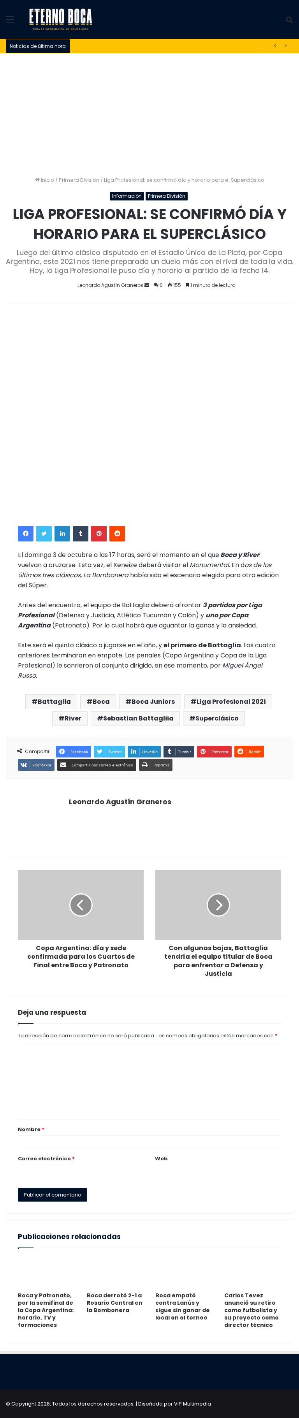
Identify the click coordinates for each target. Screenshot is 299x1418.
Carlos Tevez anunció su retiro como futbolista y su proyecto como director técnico (251, 1310)
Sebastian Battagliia (138, 718)
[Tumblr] (80, 533)
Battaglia (54, 701)
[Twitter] (44, 533)
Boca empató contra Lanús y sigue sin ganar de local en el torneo (182, 1306)
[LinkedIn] (62, 533)
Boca (101, 701)
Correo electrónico (46, 1158)
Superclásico (217, 718)
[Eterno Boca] (61, 19)
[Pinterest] (99, 533)
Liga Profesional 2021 (231, 701)
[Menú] (10, 22)
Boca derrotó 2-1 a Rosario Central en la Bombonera (114, 1302)
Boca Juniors (153, 701)
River (73, 718)
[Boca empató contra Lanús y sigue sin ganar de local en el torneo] (184, 1272)
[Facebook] (25, 533)
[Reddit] (117, 533)
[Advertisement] (149, 111)
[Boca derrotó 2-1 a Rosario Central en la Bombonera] (115, 1272)
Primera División (79, 180)
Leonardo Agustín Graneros (120, 802)
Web (161, 1158)
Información (127, 196)
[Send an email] (146, 285)
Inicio (47, 180)
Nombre (31, 1129)
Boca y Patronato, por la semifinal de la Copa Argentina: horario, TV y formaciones (46, 1310)
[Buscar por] (289, 22)
